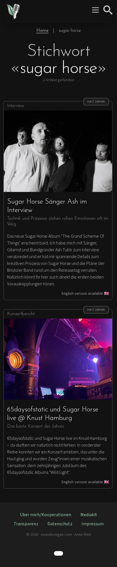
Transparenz (26, 524)
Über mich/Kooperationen (45, 515)
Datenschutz (59, 524)
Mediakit (88, 515)
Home (42, 30)
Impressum (93, 524)
